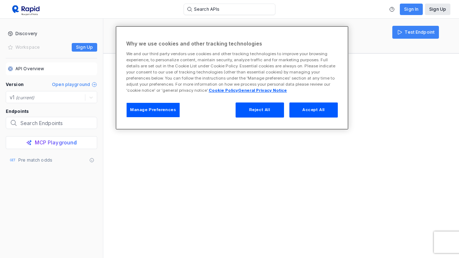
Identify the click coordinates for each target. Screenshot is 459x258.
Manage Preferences (153, 109)
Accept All (313, 109)
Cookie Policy (223, 90)
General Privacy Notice (262, 90)
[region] (232, 78)
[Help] (392, 9)
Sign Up (437, 9)
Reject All (259, 109)
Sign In (411, 9)
